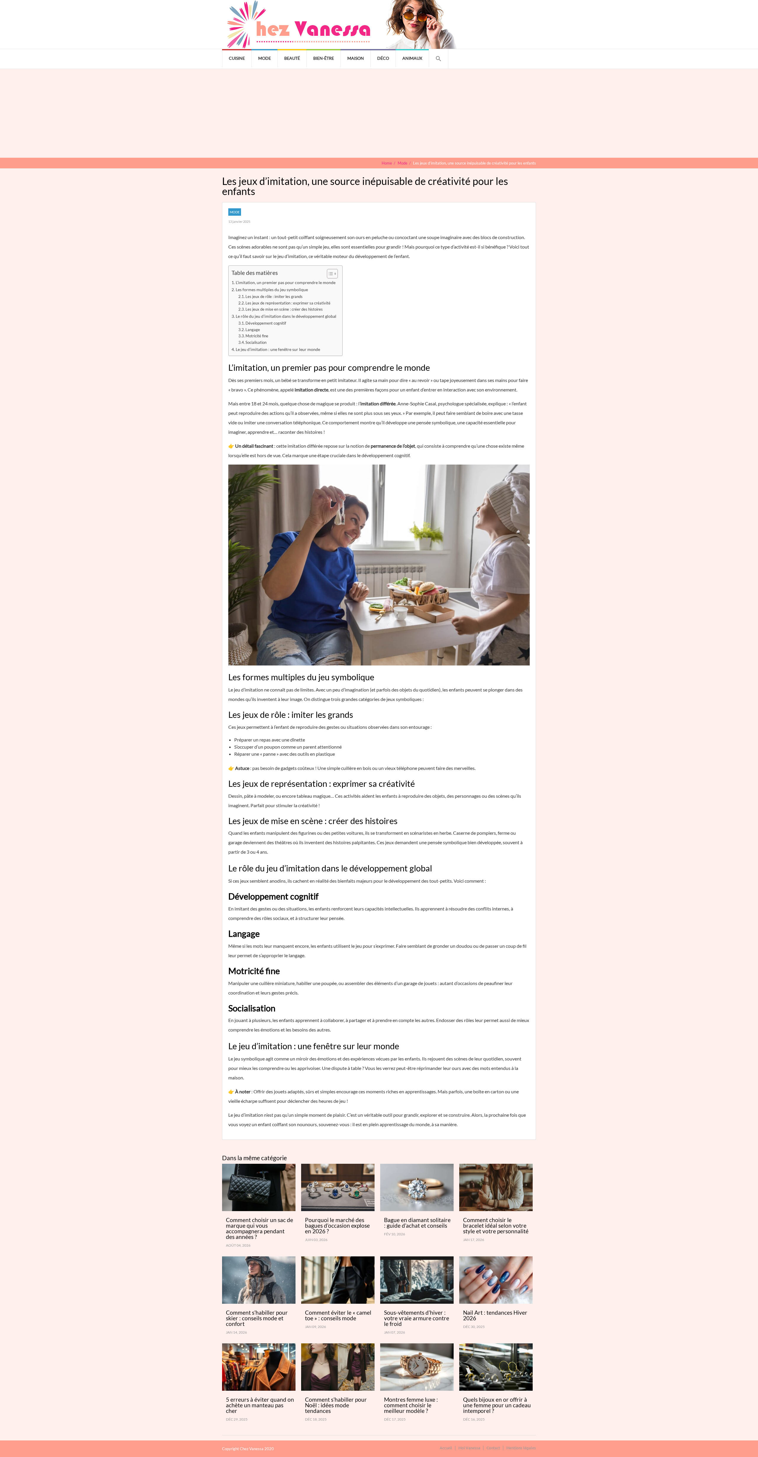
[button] (438, 59)
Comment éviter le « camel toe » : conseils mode (338, 1315)
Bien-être (323, 58)
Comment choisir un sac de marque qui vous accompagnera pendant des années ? (259, 1228)
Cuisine (237, 58)
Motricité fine (256, 335)
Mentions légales (521, 1447)
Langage (252, 329)
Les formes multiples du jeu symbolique (272, 289)
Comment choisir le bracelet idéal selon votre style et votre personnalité (496, 1225)
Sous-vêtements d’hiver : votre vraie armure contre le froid (416, 1318)
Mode (264, 58)
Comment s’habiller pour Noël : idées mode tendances (336, 1405)
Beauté (292, 58)
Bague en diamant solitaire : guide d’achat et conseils (417, 1222)
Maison (355, 58)
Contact (493, 1447)
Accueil (446, 1447)
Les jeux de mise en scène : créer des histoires (284, 309)
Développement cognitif (265, 323)
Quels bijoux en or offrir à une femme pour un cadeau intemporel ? (497, 1405)
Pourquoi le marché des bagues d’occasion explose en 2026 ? (337, 1225)
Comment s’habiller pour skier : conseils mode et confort (257, 1318)
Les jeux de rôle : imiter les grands (274, 296)
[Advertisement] (379, 113)
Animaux (412, 58)
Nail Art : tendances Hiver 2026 (495, 1315)
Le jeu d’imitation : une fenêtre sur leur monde (278, 349)
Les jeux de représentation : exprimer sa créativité (287, 303)
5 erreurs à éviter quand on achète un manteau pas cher (260, 1405)
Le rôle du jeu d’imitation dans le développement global (286, 316)
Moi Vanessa (469, 1447)
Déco (383, 58)
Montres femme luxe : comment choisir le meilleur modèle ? (411, 1405)
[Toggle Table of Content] (329, 274)
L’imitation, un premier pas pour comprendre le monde (285, 282)
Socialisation (255, 342)
